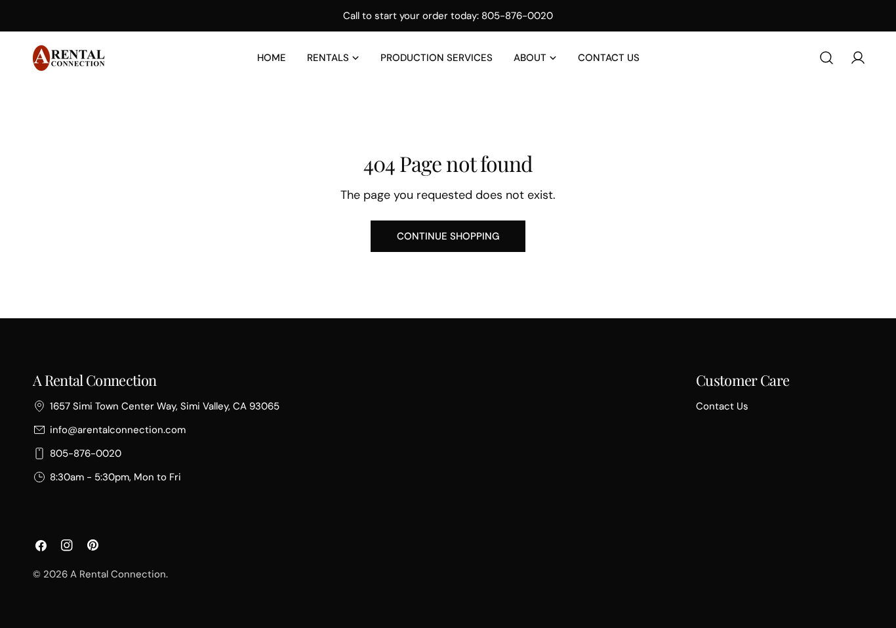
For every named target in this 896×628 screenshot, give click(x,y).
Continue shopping (448, 236)
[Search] (826, 58)
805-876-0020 (85, 453)
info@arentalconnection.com (118, 429)
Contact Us (722, 406)
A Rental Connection (118, 574)
